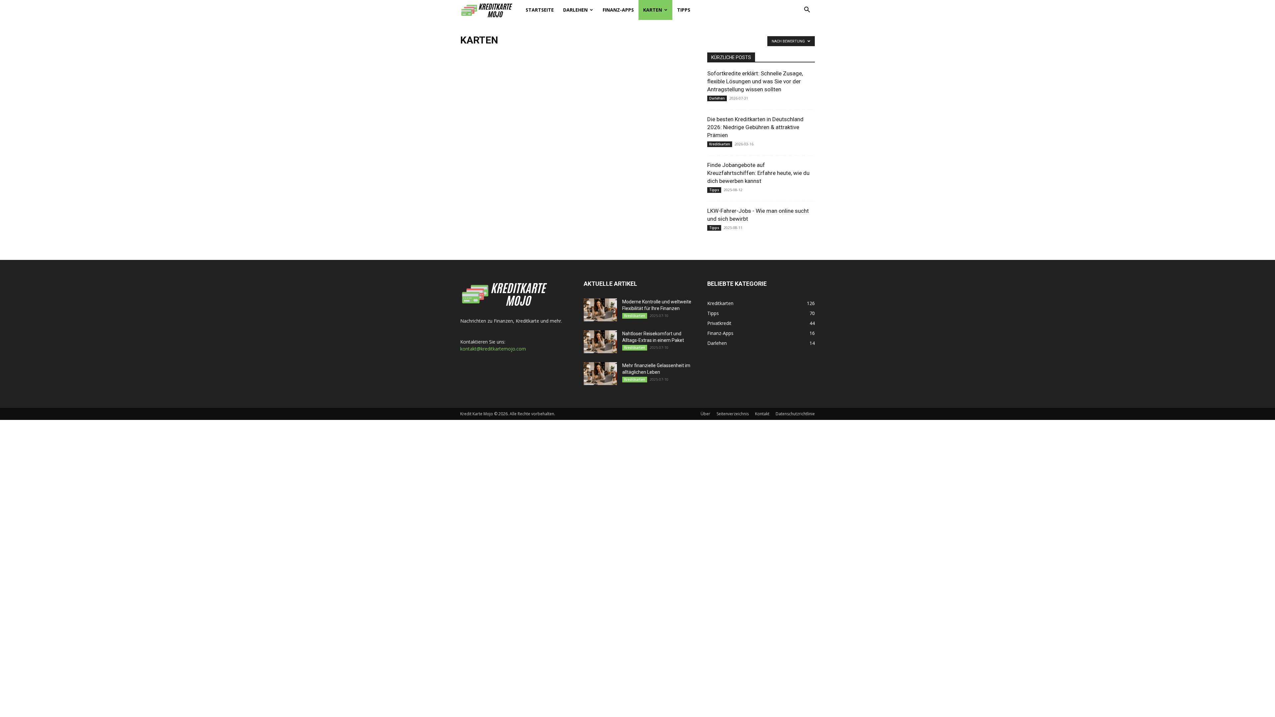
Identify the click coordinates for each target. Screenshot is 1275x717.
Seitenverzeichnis (733, 414)
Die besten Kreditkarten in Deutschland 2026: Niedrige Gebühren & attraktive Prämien (755, 127)
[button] (807, 10)
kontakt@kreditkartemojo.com (493, 349)
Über (705, 414)
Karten (652, 10)
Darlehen (575, 10)
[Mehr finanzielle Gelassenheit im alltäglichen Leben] (600, 373)
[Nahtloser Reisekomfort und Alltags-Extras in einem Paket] (600, 341)
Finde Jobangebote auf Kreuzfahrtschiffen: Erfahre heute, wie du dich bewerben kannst (758, 173)
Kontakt (762, 414)
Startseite (540, 10)
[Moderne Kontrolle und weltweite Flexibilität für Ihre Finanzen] (600, 309)
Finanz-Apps (618, 10)
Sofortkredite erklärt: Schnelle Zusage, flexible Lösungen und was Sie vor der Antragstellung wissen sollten (755, 81)
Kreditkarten (719, 144)
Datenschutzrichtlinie (795, 414)
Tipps (683, 10)
